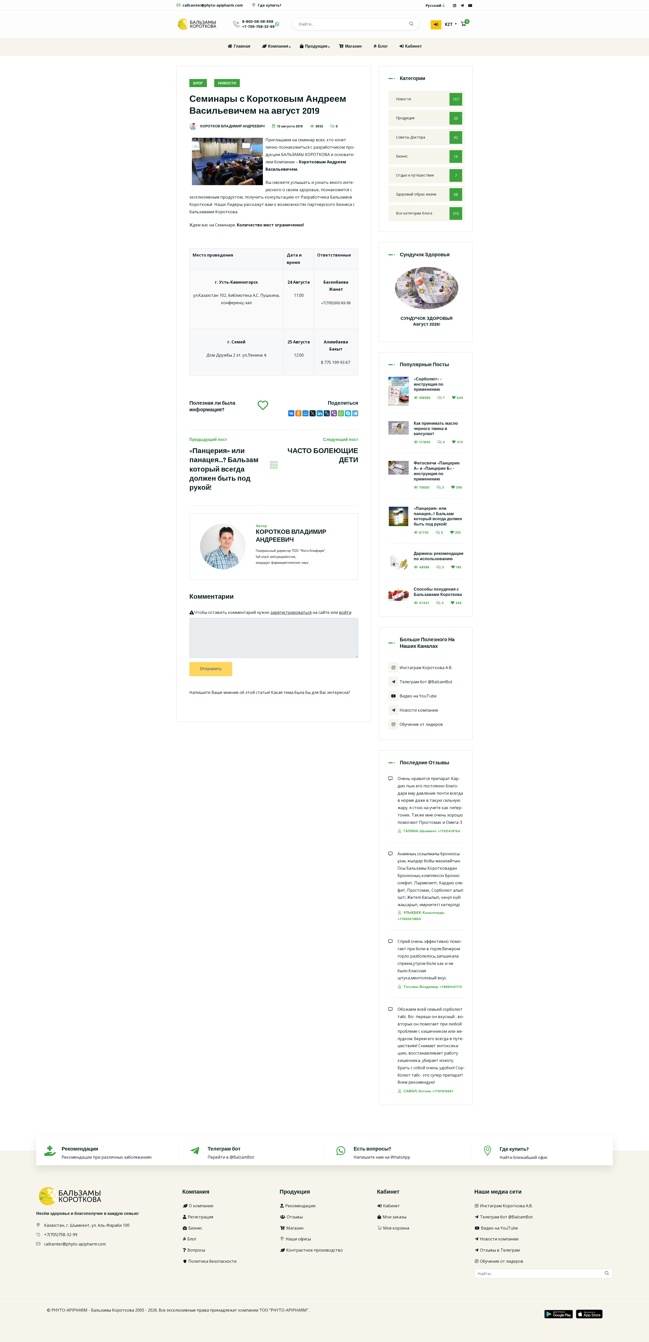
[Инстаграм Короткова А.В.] (455, 5)
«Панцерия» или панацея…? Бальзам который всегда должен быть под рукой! (224, 469)
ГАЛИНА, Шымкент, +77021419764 (431, 831)
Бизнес (427, 156)
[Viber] (334, 413)
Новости (227, 83)
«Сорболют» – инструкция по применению (428, 385)
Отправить (211, 669)
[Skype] (348, 413)
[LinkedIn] (320, 413)
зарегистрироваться (291, 612)
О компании (200, 1206)
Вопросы (195, 1250)
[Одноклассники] (298, 413)
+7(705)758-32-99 (60, 1234)
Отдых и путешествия (426, 175)
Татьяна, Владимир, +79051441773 (432, 987)
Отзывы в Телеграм (499, 1250)
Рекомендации (299, 1206)
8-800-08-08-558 (257, 21)
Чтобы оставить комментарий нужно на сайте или (272, 612)
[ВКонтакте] (291, 413)
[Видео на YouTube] (470, 5)
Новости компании (418, 710)
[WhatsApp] (341, 413)
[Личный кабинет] (436, 24)
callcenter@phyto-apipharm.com (212, 5)
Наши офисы (298, 1239)
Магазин (353, 46)
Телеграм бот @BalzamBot (425, 682)
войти (345, 612)
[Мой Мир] (305, 413)
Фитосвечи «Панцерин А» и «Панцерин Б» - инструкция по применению (437, 471)
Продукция (315, 46)
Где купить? (269, 5)
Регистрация (200, 1217)
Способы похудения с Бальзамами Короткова (438, 592)
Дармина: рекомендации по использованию (438, 556)
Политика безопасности (212, 1261)
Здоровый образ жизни (427, 194)
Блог (382, 46)
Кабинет (413, 46)
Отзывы (294, 1217)
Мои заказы (394, 1217)
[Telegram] (355, 413)
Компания (277, 46)
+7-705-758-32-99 (258, 26)
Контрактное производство (314, 1250)
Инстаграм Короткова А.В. (425, 667)
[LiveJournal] (327, 413)
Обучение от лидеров (421, 724)
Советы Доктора (427, 137)
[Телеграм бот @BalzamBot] (462, 5)
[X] (313, 413)
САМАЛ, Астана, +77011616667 (428, 1091)
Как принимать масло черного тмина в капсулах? (436, 429)
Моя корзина (395, 1228)
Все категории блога (427, 213)
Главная (241, 46)
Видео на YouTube (418, 696)
